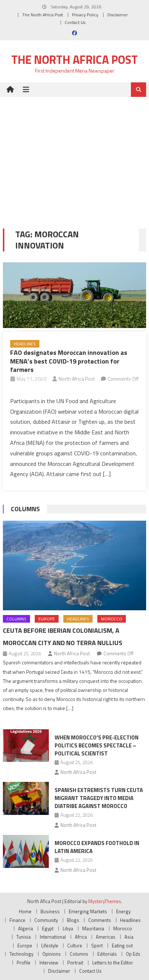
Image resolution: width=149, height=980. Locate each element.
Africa (81, 936)
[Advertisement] (74, 157)
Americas (105, 936)
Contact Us (75, 22)
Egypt (48, 928)
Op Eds (133, 954)
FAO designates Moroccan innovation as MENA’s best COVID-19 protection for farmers (68, 361)
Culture (74, 945)
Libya (68, 928)
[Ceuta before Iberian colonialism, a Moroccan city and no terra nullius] (74, 565)
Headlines (25, 343)
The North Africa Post (42, 14)
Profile (23, 962)
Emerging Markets (88, 911)
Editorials (107, 954)
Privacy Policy (85, 14)
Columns (25, 509)
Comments (99, 920)
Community (46, 920)
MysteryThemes (104, 901)
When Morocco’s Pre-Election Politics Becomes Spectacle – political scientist (97, 745)
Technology (21, 954)
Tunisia (23, 936)
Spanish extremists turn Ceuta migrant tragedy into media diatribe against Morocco (99, 798)
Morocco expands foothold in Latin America (97, 847)
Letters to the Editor (112, 962)
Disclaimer (117, 14)
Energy (123, 911)
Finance (17, 920)
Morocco (111, 618)
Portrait (75, 962)
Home (25, 911)
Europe (46, 618)
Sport (97, 945)
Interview (48, 962)
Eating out (122, 945)
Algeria (25, 928)
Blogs (73, 920)
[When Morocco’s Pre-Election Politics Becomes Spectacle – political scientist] (26, 745)
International (53, 936)
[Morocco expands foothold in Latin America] (26, 851)
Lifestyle (49, 945)
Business (50, 911)
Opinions (51, 954)
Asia (128, 936)
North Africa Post (77, 378)
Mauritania (93, 928)
